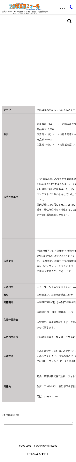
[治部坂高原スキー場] (25, 6)
